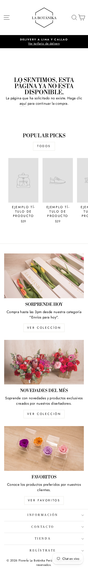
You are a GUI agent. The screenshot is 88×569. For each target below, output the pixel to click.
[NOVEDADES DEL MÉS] (44, 362)
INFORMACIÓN (42, 515)
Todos (44, 146)
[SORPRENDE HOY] (44, 275)
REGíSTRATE (43, 550)
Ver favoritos (44, 500)
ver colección (44, 414)
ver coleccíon (44, 328)
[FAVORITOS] (44, 448)
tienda (43, 538)
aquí (23, 103)
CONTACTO (42, 527)
